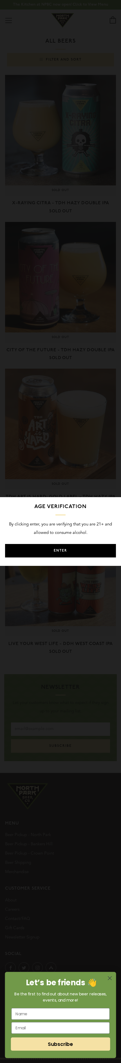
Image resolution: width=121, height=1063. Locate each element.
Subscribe (60, 1044)
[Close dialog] (110, 978)
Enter (60, 550)
